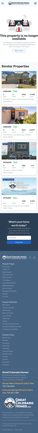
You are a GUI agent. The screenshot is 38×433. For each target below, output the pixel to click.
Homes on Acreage (8, 307)
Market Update (6, 272)
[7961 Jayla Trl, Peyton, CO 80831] (19, 151)
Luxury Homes (6, 315)
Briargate (5, 340)
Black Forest (6, 337)
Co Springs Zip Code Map (10, 329)
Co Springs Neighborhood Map (11, 326)
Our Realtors (6, 280)
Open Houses (6, 310)
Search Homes (6, 277)
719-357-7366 (13, 393)
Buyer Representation (8, 283)
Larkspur (5, 359)
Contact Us (5, 269)
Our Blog (5, 296)
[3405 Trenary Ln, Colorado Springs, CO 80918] (19, 115)
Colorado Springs (7, 351)
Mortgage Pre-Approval (9, 291)
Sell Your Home (7, 288)
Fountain (5, 356)
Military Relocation (8, 285)
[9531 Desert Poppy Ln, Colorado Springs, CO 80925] (19, 80)
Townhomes (6, 318)
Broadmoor (5, 343)
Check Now (19, 242)
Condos (4, 321)
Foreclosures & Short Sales (10, 324)
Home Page (6, 266)
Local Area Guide (7, 275)
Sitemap (5, 294)
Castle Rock (6, 348)
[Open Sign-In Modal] (35, 3)
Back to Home (19, 50)
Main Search (6, 305)
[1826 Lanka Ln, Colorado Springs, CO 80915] (19, 186)
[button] (2, 3)
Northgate (5, 365)
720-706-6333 (8, 386)
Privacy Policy (18, 429)
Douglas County (7, 354)
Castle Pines (6, 346)
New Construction (7, 313)
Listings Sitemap (7, 429)
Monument (5, 362)
